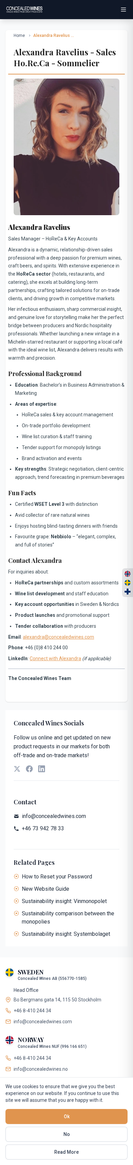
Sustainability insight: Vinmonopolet (64, 901)
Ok (67, 1116)
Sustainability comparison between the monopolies (68, 917)
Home (19, 35)
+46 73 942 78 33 (43, 828)
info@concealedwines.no (41, 1069)
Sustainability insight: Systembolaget (66, 934)
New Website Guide (45, 889)
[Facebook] (29, 768)
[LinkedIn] (41, 768)
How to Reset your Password (57, 876)
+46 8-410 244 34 (32, 1010)
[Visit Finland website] (127, 591)
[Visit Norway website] (127, 573)
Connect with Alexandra (55, 658)
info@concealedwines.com (54, 816)
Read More (66, 1152)
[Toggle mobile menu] (123, 9)
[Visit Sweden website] (127, 582)
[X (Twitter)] (17, 768)
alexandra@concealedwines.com (58, 637)
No (66, 1134)
